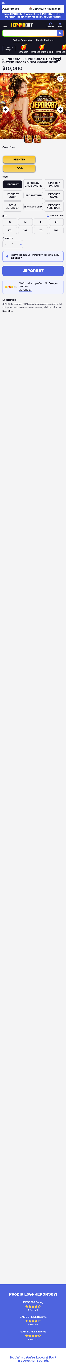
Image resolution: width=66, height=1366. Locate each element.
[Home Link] (22, 25)
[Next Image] (60, 109)
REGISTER (19, 159)
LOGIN (19, 168)
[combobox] (30, 33)
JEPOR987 (33, 270)
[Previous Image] (6, 109)
